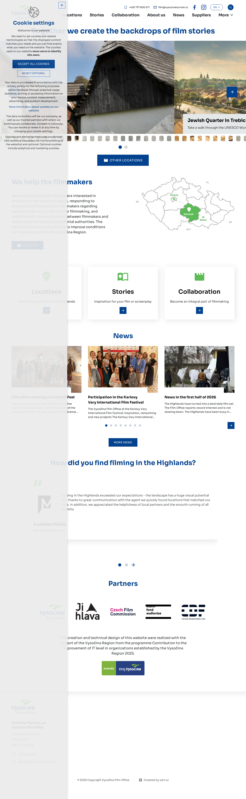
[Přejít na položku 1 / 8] (106, 425)
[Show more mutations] (231, 15)
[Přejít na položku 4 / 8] (120, 425)
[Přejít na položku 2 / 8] (111, 425)
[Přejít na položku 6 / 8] (130, 425)
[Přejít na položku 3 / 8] (115, 425)
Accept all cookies (34, 63)
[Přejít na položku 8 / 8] (139, 425)
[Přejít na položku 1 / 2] (120, 146)
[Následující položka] (232, 92)
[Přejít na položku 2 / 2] (126, 146)
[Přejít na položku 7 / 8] (135, 425)
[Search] (231, 7)
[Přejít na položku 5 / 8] (125, 425)
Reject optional (33, 73)
